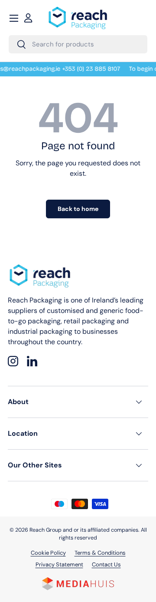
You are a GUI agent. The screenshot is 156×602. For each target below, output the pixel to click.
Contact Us (106, 564)
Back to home (78, 209)
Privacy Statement (59, 564)
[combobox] (78, 44)
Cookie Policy (48, 552)
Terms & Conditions (100, 552)
